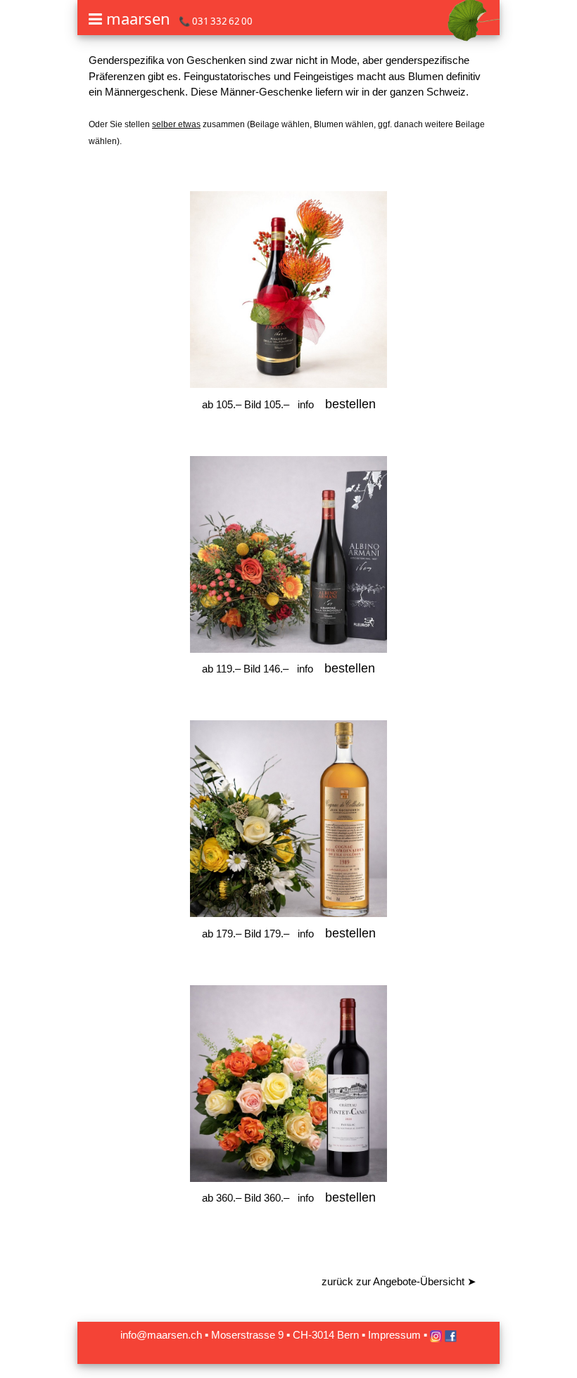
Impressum (394, 1335)
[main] (288, 687)
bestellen (350, 404)
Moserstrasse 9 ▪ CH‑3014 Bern (285, 1335)
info (306, 404)
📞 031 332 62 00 (216, 21)
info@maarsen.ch (161, 1335)
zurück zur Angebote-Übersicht (399, 1281)
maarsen (138, 18)
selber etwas (176, 124)
